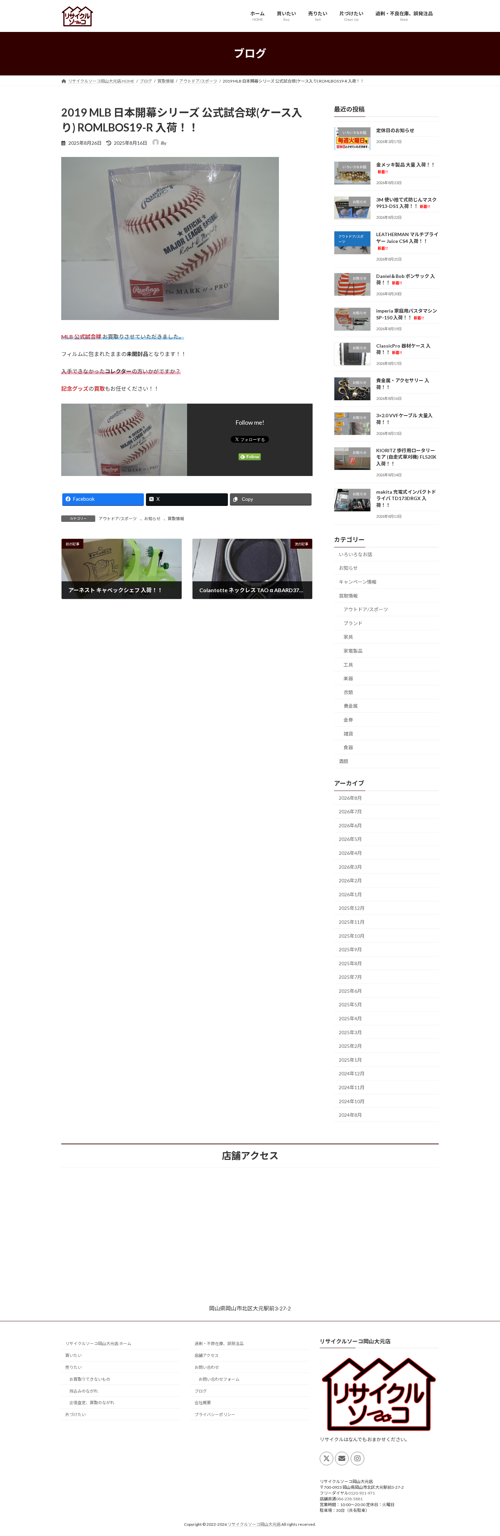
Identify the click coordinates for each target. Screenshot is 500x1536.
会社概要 (203, 1402)
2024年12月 (352, 1073)
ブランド (353, 623)
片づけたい (75, 1414)
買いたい (73, 1355)
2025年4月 (350, 1018)
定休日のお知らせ (395, 130)
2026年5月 (350, 839)
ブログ (201, 1391)
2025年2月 (350, 1046)
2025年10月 (352, 935)
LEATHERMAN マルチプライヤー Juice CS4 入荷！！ (407, 240)
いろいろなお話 (355, 554)
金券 (348, 720)
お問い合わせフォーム (219, 1379)
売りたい (73, 1367)
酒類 (343, 761)
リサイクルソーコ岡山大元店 (254, 1524)
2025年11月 (352, 922)
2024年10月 (352, 1101)
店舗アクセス (207, 1355)
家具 (348, 637)
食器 (348, 747)
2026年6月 (350, 825)
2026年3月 (350, 866)
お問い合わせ (207, 1367)
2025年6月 (350, 990)
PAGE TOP (482, 1483)
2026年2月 (350, 880)
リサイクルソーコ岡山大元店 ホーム (98, 1343)
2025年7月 (350, 977)
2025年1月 (350, 1059)
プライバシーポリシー (215, 1414)
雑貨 (348, 733)
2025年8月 (350, 963)
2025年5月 (350, 1004)
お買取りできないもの (89, 1379)
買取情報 (176, 518)
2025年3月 (350, 1032)
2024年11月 (352, 1087)
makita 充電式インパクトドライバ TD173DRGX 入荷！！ (406, 498)
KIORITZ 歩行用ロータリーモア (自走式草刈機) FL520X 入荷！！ (406, 456)
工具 (348, 664)
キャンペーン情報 (358, 582)
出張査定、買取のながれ (91, 1402)
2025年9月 (350, 949)
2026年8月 (350, 797)
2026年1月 (350, 894)
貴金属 (351, 706)
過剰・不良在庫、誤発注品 (219, 1343)
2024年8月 (350, 1115)
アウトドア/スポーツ (118, 518)
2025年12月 (352, 908)
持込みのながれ (83, 1391)
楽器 (348, 678)
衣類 (348, 692)
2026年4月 (350, 853)
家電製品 (353, 651)
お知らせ (152, 518)
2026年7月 (350, 811)
